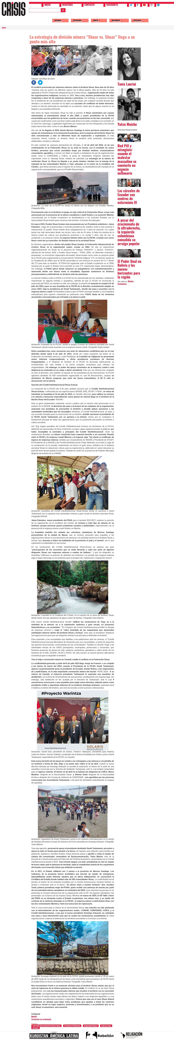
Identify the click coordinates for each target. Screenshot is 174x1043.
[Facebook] (33, 82)
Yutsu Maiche (127, 124)
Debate (96, 20)
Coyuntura (77, 20)
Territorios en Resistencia (72, 1026)
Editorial (58, 20)
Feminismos (122, 284)
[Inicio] (14, 9)
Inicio (47, 5)
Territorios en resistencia (41, 1019)
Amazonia (35, 1028)
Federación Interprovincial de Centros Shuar (46, 1026)
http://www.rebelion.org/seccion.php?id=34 (100, 1036)
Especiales (137, 20)
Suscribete (112, 5)
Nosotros (67, 5)
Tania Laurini (127, 84)
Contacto (89, 5)
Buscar (63, 10)
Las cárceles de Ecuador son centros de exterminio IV (129, 196)
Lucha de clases (106, 1026)
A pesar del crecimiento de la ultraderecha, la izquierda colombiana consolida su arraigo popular (129, 232)
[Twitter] (40, 82)
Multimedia (116, 20)
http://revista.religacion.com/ (132, 1036)
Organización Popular (90, 1026)
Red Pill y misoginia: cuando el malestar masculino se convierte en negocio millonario (127, 159)
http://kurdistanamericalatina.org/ (55, 1036)
